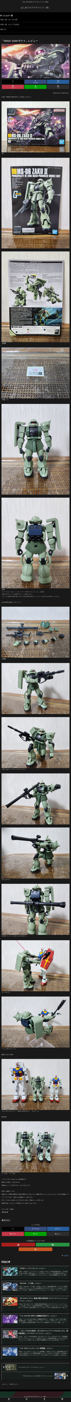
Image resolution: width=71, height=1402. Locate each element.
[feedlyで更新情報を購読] (53, 1244)
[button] (58, 87)
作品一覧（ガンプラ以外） (10, 24)
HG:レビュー (7, 1220)
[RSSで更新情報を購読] (35, 1249)
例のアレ (3, 29)
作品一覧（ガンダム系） (9, 20)
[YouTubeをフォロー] (18, 1244)
